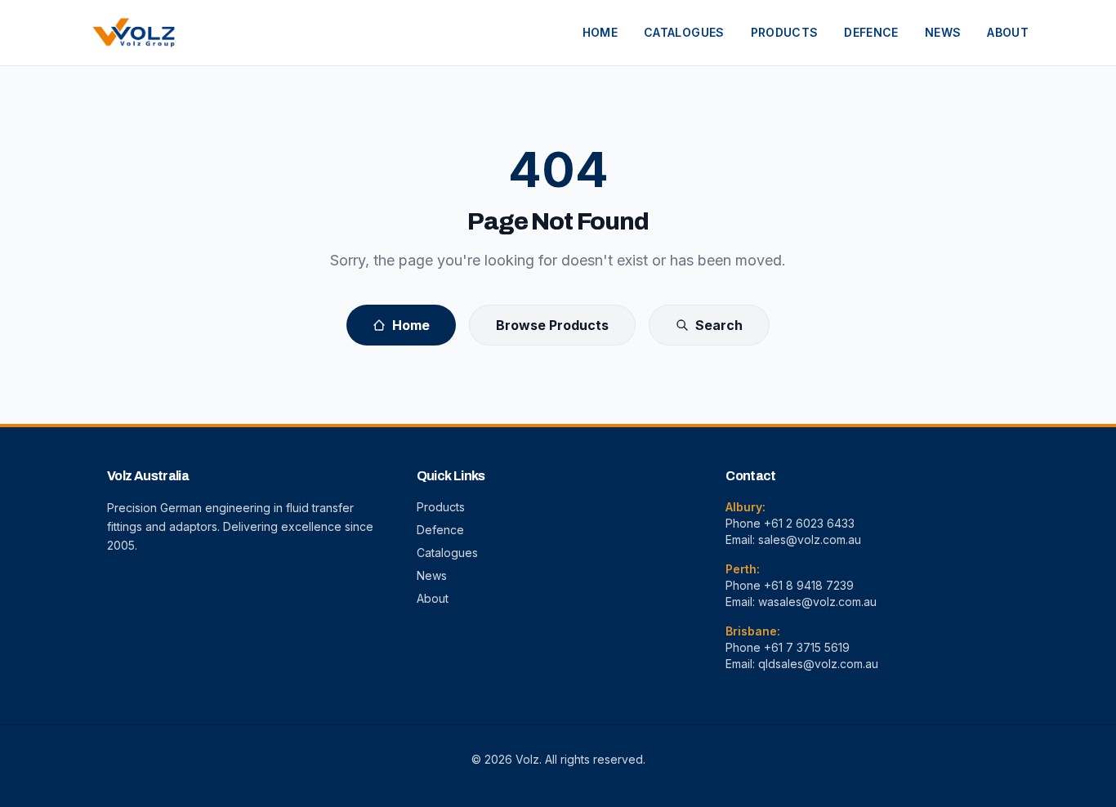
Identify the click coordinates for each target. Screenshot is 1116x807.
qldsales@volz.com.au (818, 664)
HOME (600, 32)
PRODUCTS (785, 32)
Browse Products (552, 325)
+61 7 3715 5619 (807, 647)
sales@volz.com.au (809, 539)
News (432, 575)
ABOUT (1008, 32)
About (433, 598)
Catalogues (447, 553)
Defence (440, 530)
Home (411, 325)
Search (719, 325)
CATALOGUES (684, 32)
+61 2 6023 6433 (809, 523)
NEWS (943, 32)
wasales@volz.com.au (817, 602)
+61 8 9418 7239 (809, 585)
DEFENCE (871, 32)
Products (441, 507)
